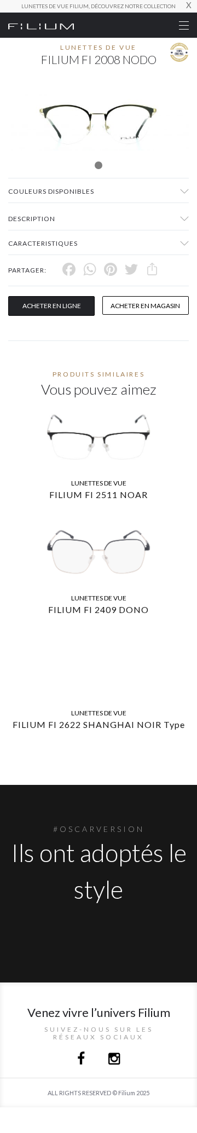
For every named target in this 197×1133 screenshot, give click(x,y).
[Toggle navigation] (184, 25)
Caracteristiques (43, 243)
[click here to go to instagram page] (114, 1060)
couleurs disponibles (51, 191)
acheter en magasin (145, 306)
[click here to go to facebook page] (81, 1060)
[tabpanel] (98, 122)
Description (31, 219)
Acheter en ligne (51, 306)
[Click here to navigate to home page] (41, 25)
